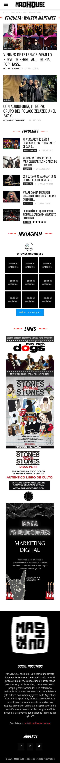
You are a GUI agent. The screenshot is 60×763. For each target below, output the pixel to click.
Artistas (7, 100)
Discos (27, 222)
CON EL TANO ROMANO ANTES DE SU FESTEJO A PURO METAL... (39, 178)
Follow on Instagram (30, 312)
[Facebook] (21, 746)
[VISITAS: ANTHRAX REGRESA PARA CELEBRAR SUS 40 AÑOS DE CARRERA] (11, 162)
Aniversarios (30, 150)
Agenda (27, 169)
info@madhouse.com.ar (37, 723)
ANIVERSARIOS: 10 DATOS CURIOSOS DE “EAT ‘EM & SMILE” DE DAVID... (39, 142)
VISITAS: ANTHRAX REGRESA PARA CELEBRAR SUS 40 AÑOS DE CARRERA (40, 161)
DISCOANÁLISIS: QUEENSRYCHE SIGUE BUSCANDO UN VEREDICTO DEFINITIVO (39, 214)
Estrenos (8, 48)
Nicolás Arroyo (11, 68)
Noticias (28, 203)
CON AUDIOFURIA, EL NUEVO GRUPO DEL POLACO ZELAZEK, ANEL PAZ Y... (29, 111)
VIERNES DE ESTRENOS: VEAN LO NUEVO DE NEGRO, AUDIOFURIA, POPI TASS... (27, 59)
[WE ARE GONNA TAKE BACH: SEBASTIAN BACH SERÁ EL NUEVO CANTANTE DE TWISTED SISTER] (11, 196)
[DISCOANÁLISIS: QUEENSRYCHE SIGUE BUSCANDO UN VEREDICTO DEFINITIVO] (11, 215)
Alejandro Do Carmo (14, 120)
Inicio (5, 12)
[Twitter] (39, 746)
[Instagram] (30, 746)
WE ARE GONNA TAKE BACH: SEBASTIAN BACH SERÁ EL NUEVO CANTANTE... (39, 196)
